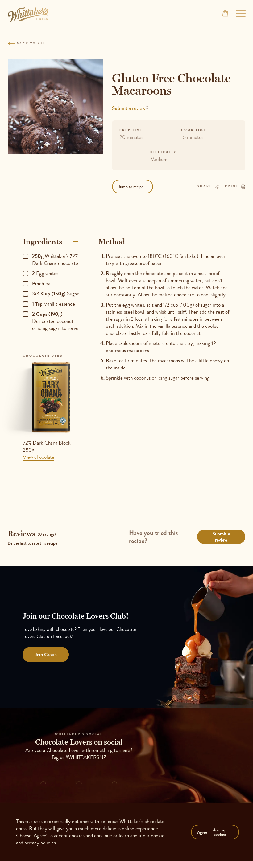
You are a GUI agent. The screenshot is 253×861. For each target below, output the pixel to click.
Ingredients (42, 241)
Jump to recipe (130, 187)
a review (128, 108)
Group (46, 654)
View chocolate (38, 457)
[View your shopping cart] (225, 13)
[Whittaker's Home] (28, 14)
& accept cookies (212, 832)
